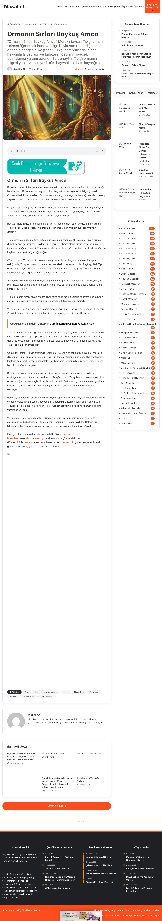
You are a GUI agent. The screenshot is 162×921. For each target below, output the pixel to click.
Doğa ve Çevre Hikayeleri (134, 294)
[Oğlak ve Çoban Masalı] (128, 176)
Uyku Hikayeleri (129, 289)
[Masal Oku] (14, 6)
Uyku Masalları (47, 696)
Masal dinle (79, 692)
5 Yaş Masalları (128, 243)
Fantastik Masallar (130, 284)
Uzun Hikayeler (128, 319)
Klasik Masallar (128, 347)
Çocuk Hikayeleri (111, 6)
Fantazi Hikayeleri (130, 309)
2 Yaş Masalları (128, 258)
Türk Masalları (128, 383)
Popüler (120, 92)
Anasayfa (14, 24)
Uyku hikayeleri (29, 696)
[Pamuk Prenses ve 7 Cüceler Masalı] (128, 111)
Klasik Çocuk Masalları (132, 314)
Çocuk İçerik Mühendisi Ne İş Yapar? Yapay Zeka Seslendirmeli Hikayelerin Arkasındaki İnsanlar (57, 782)
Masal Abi (17, 69)
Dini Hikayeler (128, 373)
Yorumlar (152, 92)
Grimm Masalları (129, 337)
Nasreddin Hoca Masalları (134, 413)
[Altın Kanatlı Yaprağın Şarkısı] (91, 763)
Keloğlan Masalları (130, 332)
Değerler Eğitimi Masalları (134, 393)
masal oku (69, 442)
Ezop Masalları (128, 398)
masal (37, 438)
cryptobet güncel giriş (142, 910)
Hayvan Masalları (29, 24)
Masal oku (93, 692)
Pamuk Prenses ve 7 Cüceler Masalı (147, 108)
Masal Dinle (127, 233)
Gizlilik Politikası (113, 915)
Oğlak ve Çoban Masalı (146, 171)
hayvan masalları (51, 692)
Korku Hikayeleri (129, 403)
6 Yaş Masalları (128, 238)
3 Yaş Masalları (128, 253)
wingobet (98, 910)
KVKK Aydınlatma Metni (134, 915)
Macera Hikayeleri (130, 304)
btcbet (156, 910)
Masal (65, 692)
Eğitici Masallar (128, 273)
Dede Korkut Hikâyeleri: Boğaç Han (145, 192)
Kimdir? (124, 418)
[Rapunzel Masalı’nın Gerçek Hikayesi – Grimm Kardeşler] (128, 150)
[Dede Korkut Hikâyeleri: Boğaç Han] (128, 196)
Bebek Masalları (129, 299)
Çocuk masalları (31, 692)
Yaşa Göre (75, 6)
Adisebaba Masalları (131, 408)
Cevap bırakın (57, 805)
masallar (29, 442)
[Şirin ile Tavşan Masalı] (128, 131)
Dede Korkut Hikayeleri (132, 378)
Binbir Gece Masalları (131, 352)
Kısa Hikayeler (128, 268)
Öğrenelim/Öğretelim (133, 6)
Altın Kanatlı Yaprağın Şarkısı (88, 779)
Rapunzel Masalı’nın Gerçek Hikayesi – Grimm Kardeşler (144, 152)
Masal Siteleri (128, 363)
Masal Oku (62, 6)
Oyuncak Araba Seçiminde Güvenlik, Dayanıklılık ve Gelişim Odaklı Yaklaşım (21, 756)
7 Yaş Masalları (128, 228)
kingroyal (115, 910)
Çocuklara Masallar (91, 6)
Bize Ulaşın (153, 915)
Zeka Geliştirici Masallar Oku (135, 368)
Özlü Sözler (126, 423)
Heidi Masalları (128, 388)
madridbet (125, 910)
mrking (106, 910)
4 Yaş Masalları (128, 248)
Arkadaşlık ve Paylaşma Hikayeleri (138, 324)
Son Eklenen (136, 92)
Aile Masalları (127, 342)
